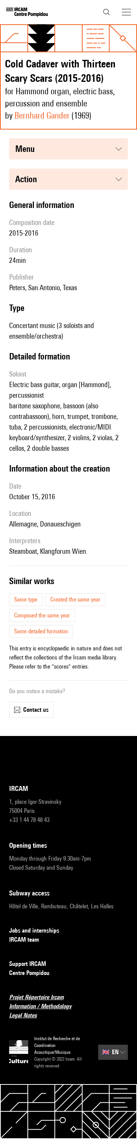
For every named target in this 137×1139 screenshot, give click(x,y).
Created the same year (75, 599)
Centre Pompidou (29, 973)
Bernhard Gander (42, 115)
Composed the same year (42, 615)
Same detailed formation (41, 631)
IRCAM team (24, 939)
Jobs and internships (34, 930)
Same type (25, 599)
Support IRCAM (27, 963)
